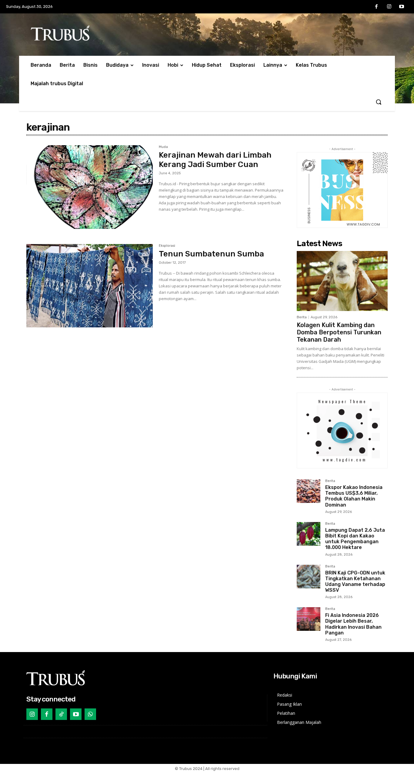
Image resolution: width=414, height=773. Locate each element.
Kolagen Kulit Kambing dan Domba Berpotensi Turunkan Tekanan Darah (339, 332)
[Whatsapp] (90, 714)
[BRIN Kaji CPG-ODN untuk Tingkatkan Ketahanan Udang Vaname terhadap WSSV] (308, 576)
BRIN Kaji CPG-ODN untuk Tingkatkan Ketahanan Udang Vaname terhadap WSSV (355, 581)
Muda (163, 147)
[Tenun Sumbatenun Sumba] (89, 286)
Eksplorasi (167, 246)
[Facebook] (376, 7)
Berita (302, 317)
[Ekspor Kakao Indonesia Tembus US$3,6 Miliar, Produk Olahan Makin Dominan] (308, 491)
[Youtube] (401, 7)
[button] (378, 102)
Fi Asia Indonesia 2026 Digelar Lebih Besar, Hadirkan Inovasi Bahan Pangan (353, 624)
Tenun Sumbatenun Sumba (211, 254)
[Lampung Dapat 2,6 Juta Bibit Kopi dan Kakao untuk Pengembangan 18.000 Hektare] (308, 534)
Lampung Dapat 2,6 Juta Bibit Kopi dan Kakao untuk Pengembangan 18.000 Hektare (355, 538)
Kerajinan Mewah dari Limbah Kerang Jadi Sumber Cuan (215, 159)
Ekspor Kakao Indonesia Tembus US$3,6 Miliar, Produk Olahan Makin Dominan (353, 496)
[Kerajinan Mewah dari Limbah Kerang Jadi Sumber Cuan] (89, 187)
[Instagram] (389, 7)
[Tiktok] (61, 714)
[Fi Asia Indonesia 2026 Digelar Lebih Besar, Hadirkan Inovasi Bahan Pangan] (308, 619)
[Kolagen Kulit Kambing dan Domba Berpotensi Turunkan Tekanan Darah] (342, 281)
